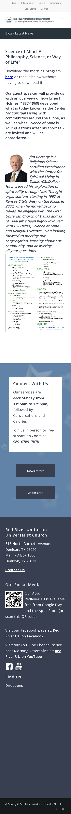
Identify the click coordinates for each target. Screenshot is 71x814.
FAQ (14, 2)
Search (45, 8)
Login (42, 2)
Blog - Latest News (19, 33)
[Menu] (60, 20)
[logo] (29, 20)
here (9, 76)
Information (27, 2)
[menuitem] (14, 3)
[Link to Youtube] (63, 809)
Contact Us (30, 8)
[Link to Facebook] (57, 809)
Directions (55, 2)
